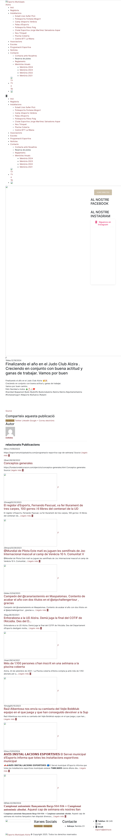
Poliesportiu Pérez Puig (25, 27)
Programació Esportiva (20, 47)
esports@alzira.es (103, 829)
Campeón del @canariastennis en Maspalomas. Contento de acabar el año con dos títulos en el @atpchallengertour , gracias (44, 600)
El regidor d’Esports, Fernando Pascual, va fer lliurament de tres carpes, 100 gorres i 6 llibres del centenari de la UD (43, 507)
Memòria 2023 (26, 70)
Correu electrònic (46, 420)
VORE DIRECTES (103, 192)
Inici (12, 7)
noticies (9, 438)
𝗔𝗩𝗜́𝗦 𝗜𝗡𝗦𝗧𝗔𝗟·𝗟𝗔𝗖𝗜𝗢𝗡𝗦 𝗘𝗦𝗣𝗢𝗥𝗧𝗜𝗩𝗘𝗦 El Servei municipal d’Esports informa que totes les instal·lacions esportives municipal (45, 758)
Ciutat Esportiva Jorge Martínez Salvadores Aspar (37, 30)
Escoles (13, 44)
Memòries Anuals (22, 64)
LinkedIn (25, 420)
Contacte (14, 53)
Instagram (47, 826)
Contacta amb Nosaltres (26, 56)
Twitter (18, 420)
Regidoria (14, 10)
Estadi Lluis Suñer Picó (25, 16)
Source (9, 411)
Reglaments (20, 61)
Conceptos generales (18, 463)
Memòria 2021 (26, 75)
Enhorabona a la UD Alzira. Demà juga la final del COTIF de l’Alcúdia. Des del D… (43, 619)
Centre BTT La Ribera (24, 38)
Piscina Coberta (22, 36)
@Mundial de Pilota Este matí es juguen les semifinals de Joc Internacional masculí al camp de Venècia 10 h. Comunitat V (44, 552)
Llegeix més (16, 470)
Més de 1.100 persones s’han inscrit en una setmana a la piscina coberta (41, 665)
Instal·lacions (15, 13)
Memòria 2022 (26, 73)
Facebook (10, 420)
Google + (34, 420)
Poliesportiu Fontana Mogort (28, 19)
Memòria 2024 (26, 67)
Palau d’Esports (22, 24)
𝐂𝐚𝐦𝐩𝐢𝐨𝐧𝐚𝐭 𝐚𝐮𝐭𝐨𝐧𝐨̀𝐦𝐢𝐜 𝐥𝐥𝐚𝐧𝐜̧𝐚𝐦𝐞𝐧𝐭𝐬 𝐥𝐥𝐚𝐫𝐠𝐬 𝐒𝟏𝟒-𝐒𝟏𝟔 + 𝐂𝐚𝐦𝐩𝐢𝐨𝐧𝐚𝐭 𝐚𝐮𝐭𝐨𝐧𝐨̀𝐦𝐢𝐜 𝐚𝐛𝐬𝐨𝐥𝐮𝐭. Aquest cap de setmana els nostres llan (42, 807)
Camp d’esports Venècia (26, 21)
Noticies (14, 50)
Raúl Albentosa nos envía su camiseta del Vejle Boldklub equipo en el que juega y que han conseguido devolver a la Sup (46, 710)
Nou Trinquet (21, 33)
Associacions (16, 41)
